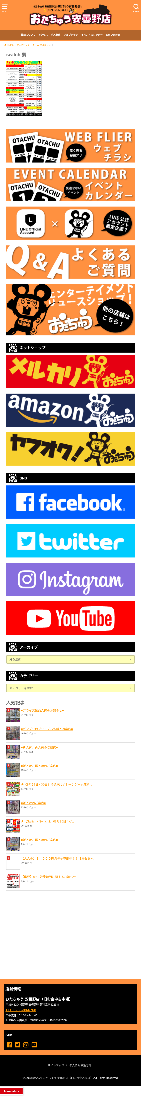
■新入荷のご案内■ (33, 803)
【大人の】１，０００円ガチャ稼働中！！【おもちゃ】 (58, 858)
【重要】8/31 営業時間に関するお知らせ (48, 876)
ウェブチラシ (71, 34)
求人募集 (55, 34)
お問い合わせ (113, 34)
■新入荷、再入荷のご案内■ (39, 747)
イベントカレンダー (92, 34)
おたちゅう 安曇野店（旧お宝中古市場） (68, 1077)
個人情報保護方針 (80, 1065)
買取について (28, 34)
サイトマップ (56, 1065)
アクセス (43, 34)
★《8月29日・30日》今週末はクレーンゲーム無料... (56, 784)
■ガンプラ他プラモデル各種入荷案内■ (47, 729)
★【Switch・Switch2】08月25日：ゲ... (48, 821)
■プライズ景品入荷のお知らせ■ (42, 710)
